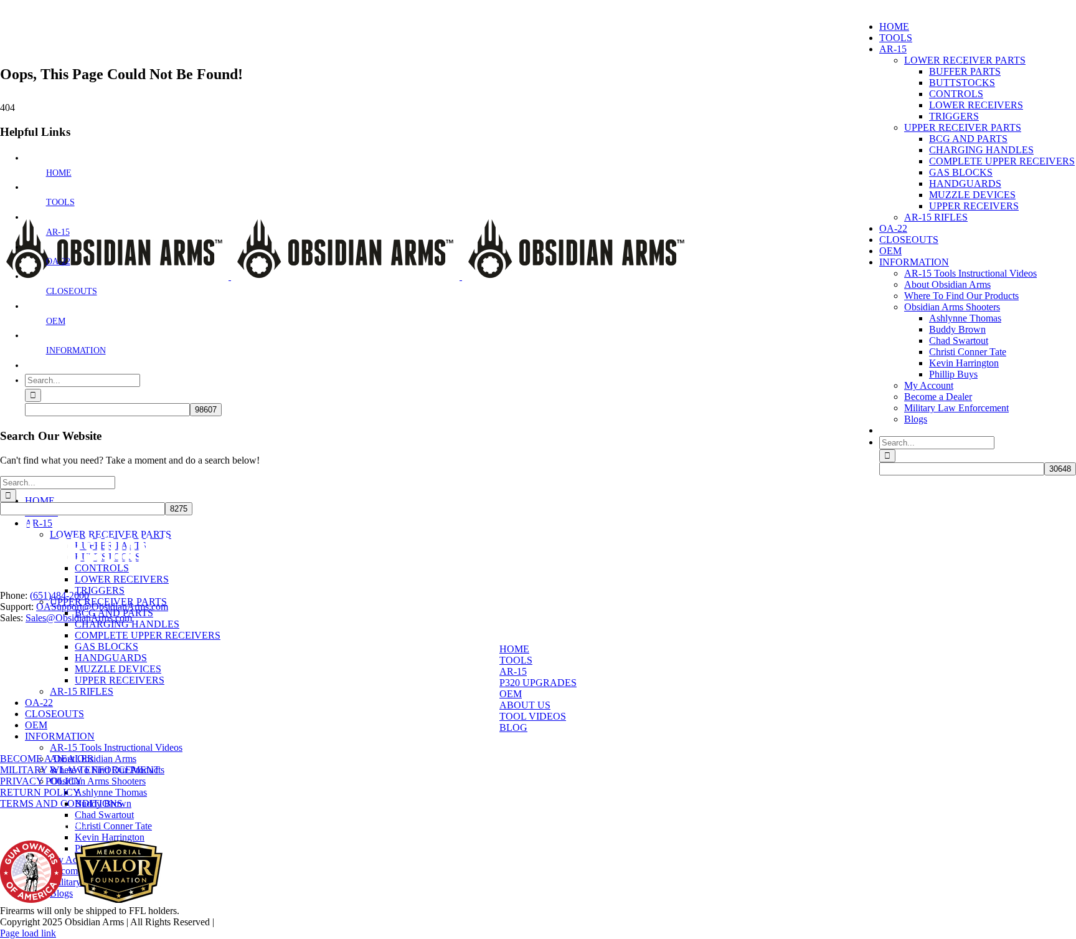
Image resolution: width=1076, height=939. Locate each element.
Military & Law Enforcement (80, 770)
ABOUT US (524, 705)
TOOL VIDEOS (532, 716)
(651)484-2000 (59, 595)
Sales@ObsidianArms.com (79, 617)
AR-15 (58, 232)
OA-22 (58, 261)
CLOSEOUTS (71, 291)
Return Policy (40, 792)
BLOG (513, 727)
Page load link (28, 933)
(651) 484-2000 (94, 5)
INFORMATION (76, 350)
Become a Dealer (47, 758)
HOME (59, 173)
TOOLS (60, 202)
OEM (55, 321)
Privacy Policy (41, 781)
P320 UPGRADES (538, 682)
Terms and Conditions (61, 803)
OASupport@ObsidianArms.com (102, 606)
